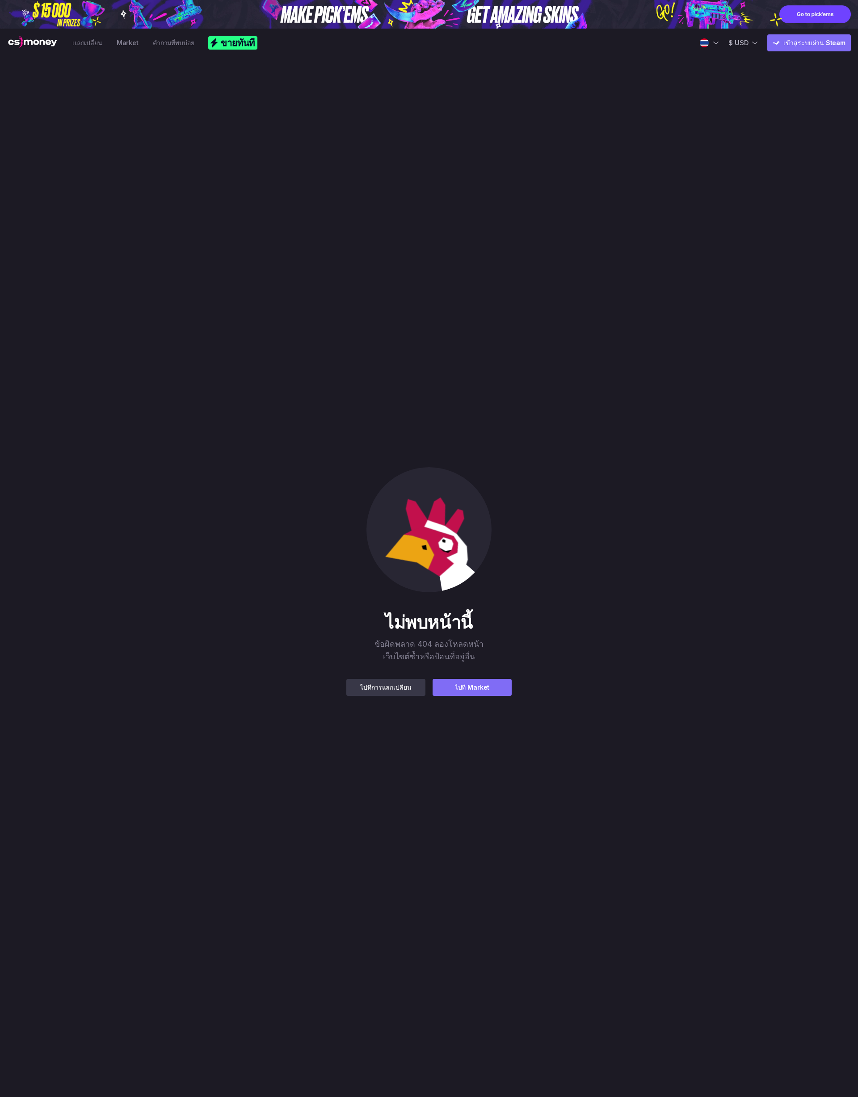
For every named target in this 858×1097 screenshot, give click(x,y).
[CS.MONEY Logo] (32, 43)
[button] (429, 529)
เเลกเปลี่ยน (87, 42)
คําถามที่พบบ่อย (173, 42)
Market (128, 42)
